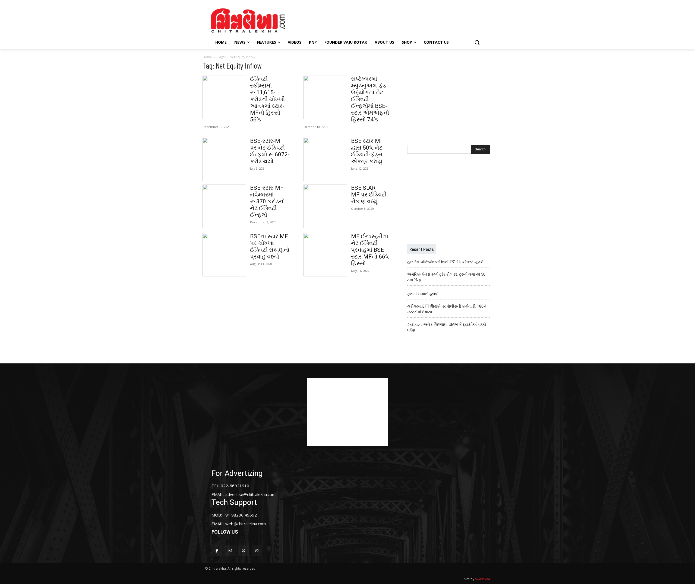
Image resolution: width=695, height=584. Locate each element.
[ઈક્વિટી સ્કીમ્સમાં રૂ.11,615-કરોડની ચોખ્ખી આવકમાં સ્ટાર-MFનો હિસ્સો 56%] (224, 97)
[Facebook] (216, 551)
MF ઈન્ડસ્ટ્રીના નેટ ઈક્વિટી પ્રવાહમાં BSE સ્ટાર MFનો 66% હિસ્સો (370, 250)
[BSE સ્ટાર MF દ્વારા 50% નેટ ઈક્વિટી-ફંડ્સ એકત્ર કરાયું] (325, 159)
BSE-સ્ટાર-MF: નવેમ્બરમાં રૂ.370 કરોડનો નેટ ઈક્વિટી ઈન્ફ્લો (267, 201)
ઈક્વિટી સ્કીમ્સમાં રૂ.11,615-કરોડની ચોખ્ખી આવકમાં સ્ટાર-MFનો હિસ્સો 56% (267, 99)
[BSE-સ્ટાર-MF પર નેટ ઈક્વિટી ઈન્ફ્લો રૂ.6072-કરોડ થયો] (224, 159)
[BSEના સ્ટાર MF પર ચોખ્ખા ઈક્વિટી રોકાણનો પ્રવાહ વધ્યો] (224, 254)
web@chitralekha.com (245, 523)
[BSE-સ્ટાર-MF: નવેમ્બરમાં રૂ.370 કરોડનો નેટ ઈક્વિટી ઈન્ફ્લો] (224, 206)
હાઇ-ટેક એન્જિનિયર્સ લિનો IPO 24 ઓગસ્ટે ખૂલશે (445, 262)
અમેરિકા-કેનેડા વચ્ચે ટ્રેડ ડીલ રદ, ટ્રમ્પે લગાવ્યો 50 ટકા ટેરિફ (446, 277)
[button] (477, 42)
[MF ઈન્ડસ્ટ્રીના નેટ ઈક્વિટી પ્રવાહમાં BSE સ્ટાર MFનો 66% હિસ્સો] (325, 254)
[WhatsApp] (257, 551)
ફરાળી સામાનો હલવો (423, 294)
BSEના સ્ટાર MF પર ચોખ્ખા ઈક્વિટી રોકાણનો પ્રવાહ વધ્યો (269, 246)
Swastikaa (482, 579)
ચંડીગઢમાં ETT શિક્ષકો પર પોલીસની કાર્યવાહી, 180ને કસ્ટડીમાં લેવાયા (446, 309)
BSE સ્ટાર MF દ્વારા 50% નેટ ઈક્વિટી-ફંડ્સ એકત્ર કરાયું (367, 151)
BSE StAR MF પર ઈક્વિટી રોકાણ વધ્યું (369, 195)
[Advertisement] (393, 20)
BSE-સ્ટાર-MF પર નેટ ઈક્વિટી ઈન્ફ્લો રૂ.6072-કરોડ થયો (270, 151)
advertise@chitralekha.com (250, 494)
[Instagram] (230, 551)
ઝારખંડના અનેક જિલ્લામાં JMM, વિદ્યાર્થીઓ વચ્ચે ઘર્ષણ (446, 327)
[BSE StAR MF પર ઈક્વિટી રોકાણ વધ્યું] (325, 206)
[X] (243, 551)
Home (207, 57)
